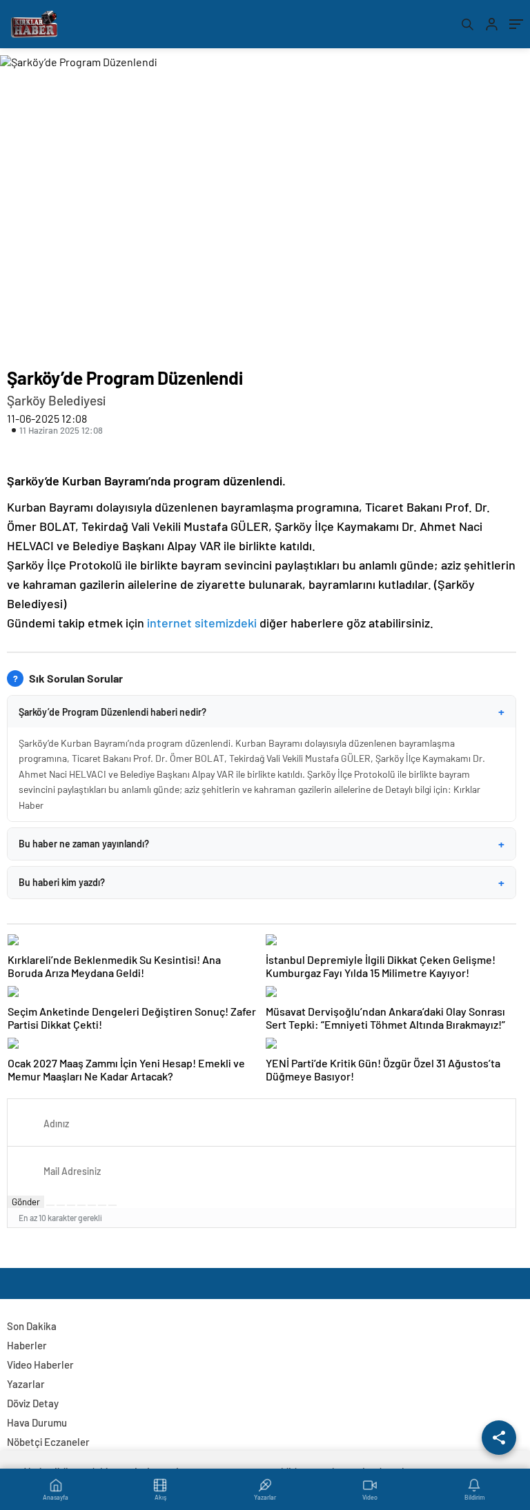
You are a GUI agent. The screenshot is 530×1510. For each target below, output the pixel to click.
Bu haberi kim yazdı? (261, 882)
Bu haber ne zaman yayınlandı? (261, 844)
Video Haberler (40, 1364)
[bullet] (92, 1205)
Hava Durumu (37, 1422)
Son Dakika (32, 1326)
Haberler (27, 1345)
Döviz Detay (33, 1403)
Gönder (26, 1201)
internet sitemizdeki (202, 622)
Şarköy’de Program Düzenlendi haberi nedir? (261, 711)
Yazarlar (26, 1384)
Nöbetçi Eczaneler (48, 1442)
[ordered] (81, 1205)
